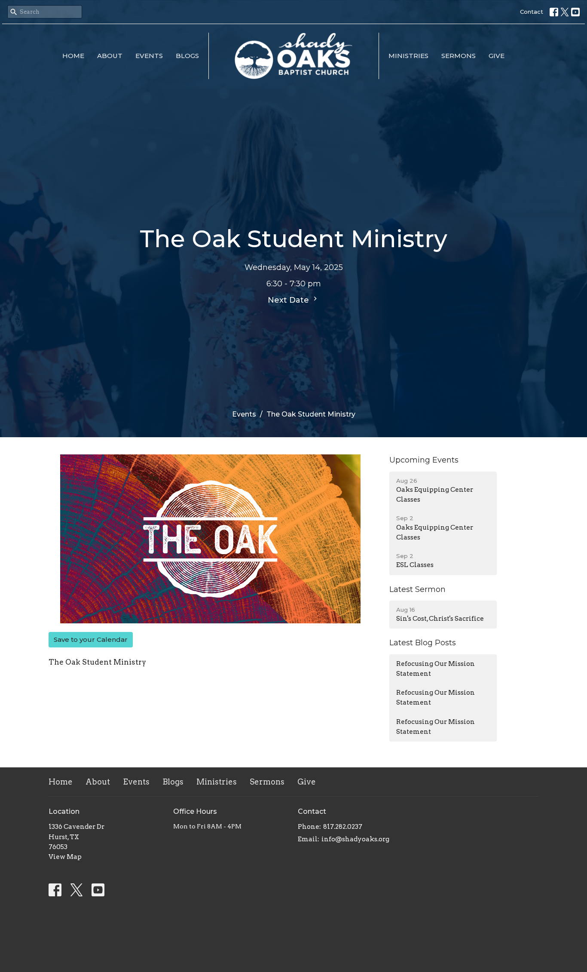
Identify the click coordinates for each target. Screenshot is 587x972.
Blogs (187, 56)
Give (496, 56)
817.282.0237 (342, 827)
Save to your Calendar (91, 639)
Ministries (408, 56)
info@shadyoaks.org (355, 839)
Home (73, 56)
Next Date (289, 300)
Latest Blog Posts (422, 642)
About (109, 56)
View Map (65, 857)
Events (149, 56)
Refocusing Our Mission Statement (435, 669)
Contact (531, 11)
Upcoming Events (424, 460)
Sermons (458, 56)
